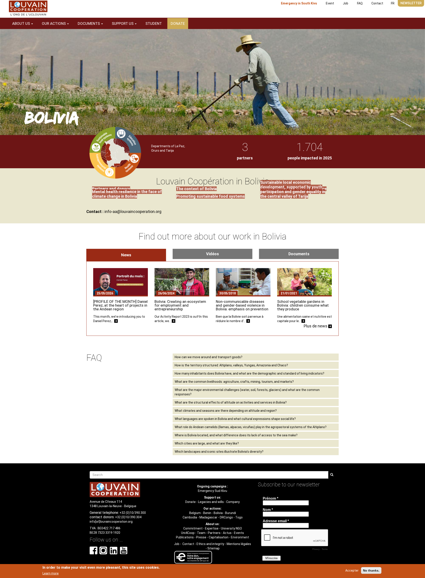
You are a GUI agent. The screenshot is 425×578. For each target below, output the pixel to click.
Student (153, 23)
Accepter (352, 570)
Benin (207, 513)
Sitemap (213, 548)
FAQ (360, 3)
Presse (201, 537)
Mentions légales (239, 544)
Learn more (50, 573)
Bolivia (218, 513)
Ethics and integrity (210, 544)
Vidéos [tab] (212, 253)
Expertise (211, 528)
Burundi (230, 513)
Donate (178, 23)
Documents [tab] (298, 253)
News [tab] (126, 255)
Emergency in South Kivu (299, 3)
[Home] (28, 8)
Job (345, 3)
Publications (185, 537)
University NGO (231, 528)
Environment (240, 537)
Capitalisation (218, 537)
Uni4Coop (188, 533)
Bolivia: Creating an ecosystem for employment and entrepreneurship (180, 305)
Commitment (193, 528)
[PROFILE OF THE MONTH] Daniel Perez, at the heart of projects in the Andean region (120, 305)
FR (392, 3)
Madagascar (208, 517)
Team (201, 533)
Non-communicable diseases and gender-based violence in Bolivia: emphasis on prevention (242, 305)
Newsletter (410, 3)
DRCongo (226, 517)
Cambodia (190, 517)
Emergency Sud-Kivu (212, 491)
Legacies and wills (211, 502)
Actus (227, 533)
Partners (214, 533)
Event (330, 3)
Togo (239, 517)
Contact (377, 3)
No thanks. (371, 570)
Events (239, 533)
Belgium (195, 513)
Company (233, 502)
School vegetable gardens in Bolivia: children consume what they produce (303, 305)
